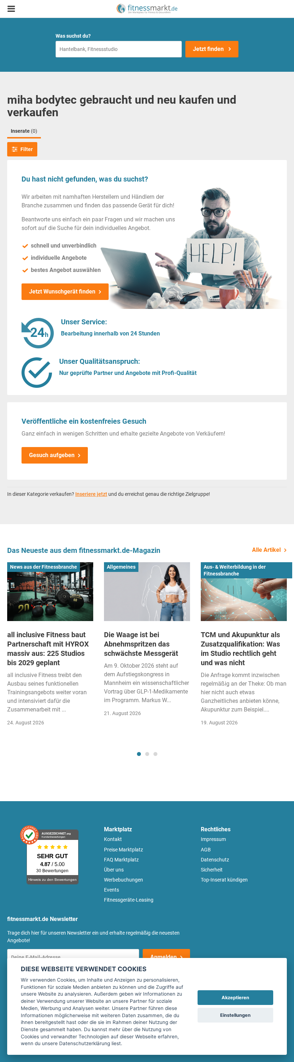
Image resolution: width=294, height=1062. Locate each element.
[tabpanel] (50, 646)
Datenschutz (215, 860)
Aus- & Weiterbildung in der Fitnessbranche (235, 570)
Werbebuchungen (123, 880)
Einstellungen (235, 1015)
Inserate (24, 131)
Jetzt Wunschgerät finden (62, 291)
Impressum (213, 839)
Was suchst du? (73, 36)
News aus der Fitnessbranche (43, 567)
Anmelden (163, 957)
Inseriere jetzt (91, 494)
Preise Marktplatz (123, 849)
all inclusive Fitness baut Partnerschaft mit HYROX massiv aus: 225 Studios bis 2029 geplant (48, 648)
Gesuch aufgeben (52, 455)
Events (111, 890)
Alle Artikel (266, 549)
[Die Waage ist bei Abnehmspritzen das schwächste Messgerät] (147, 591)
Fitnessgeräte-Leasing (128, 900)
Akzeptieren (235, 997)
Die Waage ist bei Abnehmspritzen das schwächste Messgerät (141, 644)
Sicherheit (212, 870)
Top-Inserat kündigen (224, 880)
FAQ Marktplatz (121, 860)
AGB (206, 849)
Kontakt (113, 839)
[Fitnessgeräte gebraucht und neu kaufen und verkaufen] (147, 9)
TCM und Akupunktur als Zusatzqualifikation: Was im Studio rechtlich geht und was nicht (240, 648)
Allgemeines (121, 567)
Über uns (114, 870)
